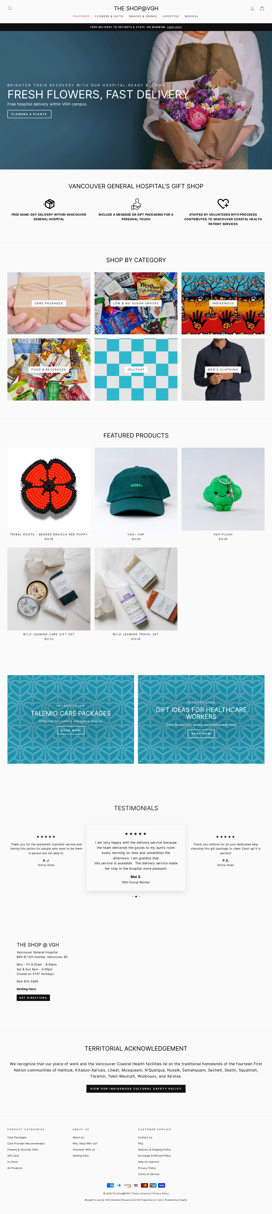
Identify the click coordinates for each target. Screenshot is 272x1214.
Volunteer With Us (84, 1149)
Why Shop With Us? (85, 1143)
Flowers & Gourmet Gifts (22, 1149)
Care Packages (16, 1137)
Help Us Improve (148, 1161)
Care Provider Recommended (25, 1143)
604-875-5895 (27, 981)
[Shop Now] (70, 719)
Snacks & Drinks (143, 16)
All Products (15, 1168)
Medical (192, 16)
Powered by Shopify (176, 1199)
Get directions (33, 997)
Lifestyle (171, 16)
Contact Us (145, 1137)
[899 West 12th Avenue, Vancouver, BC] (136, 971)
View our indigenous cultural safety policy (136, 1088)
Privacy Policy (147, 1168)
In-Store (12, 1161)
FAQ (140, 1143)
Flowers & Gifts (109, 16)
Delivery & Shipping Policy (154, 1149)
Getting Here (81, 1155)
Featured (81, 16)
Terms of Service (148, 1174)
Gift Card (13, 1155)
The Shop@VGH (136, 8)
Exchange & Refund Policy (154, 1155)
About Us (78, 1137)
